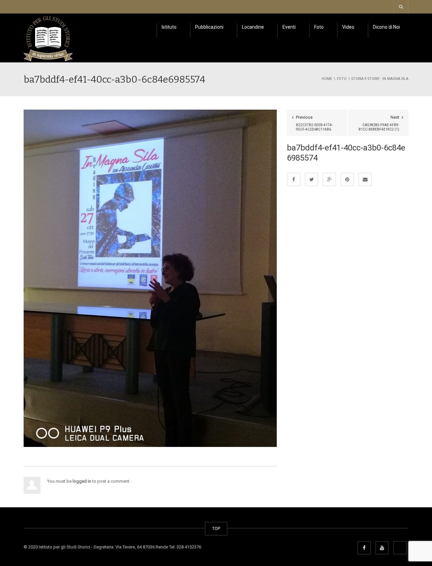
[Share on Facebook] (293, 179)
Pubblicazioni (209, 27)
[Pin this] (347, 179)
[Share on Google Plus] (329, 179)
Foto (319, 27)
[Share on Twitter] (311, 179)
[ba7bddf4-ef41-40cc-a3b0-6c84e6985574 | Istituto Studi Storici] (48, 37)
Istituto (169, 27)
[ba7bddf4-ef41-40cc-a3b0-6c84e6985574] (150, 277)
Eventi (289, 27)
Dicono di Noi (386, 27)
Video (348, 27)
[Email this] (365, 179)
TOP (216, 528)
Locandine (253, 27)
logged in (82, 481)
